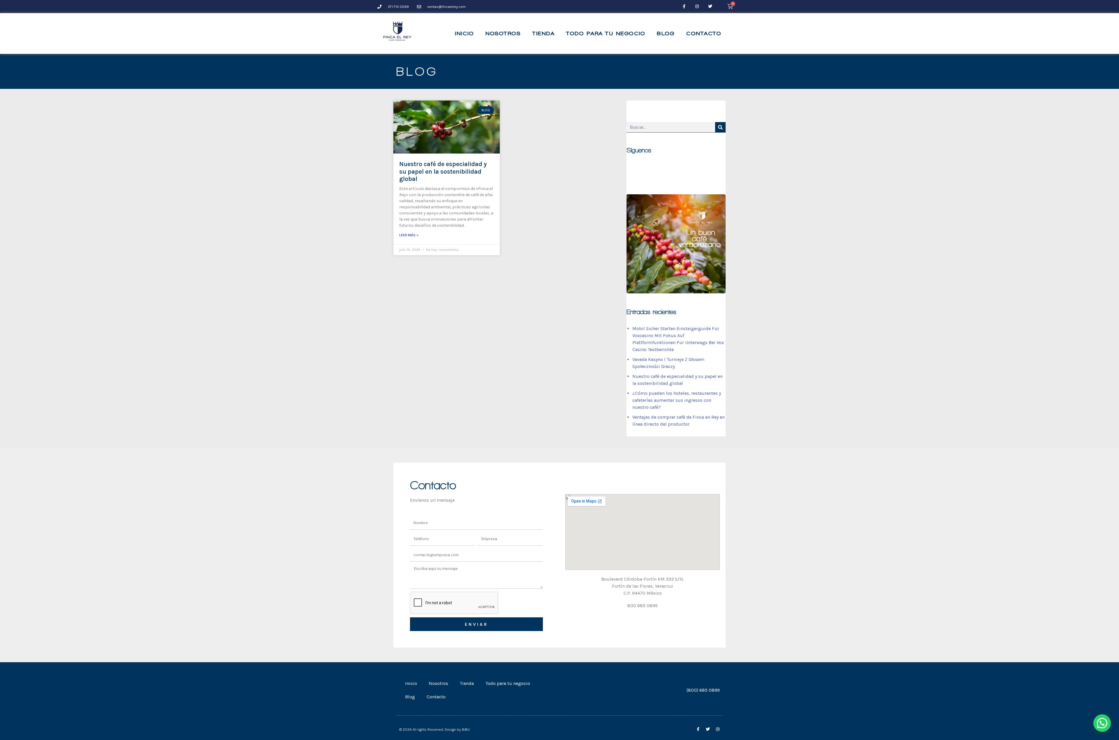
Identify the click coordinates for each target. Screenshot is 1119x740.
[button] (1102, 723)
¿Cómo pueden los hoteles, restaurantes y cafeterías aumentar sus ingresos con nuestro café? (676, 400)
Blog (666, 33)
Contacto (703, 33)
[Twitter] (710, 6)
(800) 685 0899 (703, 690)
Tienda (543, 33)
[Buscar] (720, 127)
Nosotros (503, 33)
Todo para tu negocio (605, 33)
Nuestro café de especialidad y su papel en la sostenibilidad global (443, 171)
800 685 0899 (642, 605)
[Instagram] (697, 6)
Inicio (464, 33)
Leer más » (408, 235)
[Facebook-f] (684, 6)
